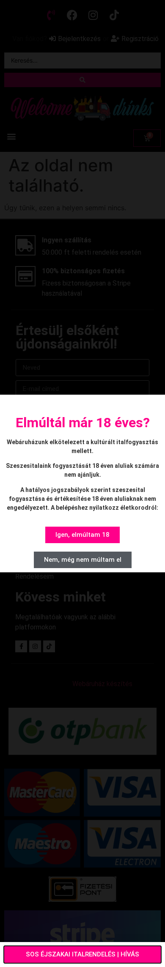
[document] (82, 483)
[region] (82, 894)
